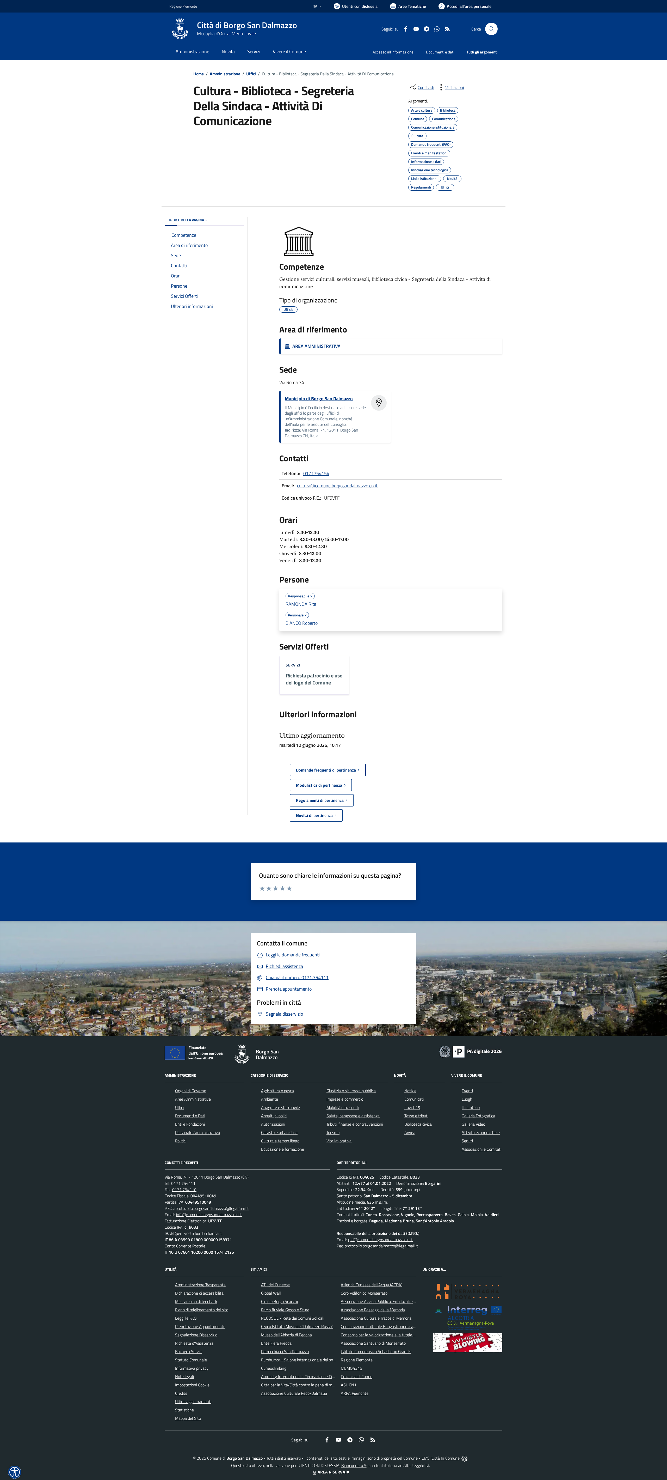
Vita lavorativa (338, 1141)
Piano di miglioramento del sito (201, 1310)
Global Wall (271, 1293)
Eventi (467, 1091)
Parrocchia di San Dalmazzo (285, 1351)
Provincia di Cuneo (356, 1376)
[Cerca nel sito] (491, 29)
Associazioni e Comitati (481, 1149)
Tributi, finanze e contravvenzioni (354, 1124)
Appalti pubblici (274, 1116)
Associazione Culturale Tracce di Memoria (376, 1318)
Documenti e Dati (190, 1116)
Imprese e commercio (344, 1099)
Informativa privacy (191, 1368)
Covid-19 (412, 1107)
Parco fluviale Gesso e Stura (285, 1310)
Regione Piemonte (183, 6)
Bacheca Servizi (188, 1351)
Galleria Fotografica (478, 1116)
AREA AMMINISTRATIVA (315, 346)
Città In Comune (445, 1458)
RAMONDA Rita (301, 604)
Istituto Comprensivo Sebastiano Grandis (376, 1351)
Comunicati (414, 1099)
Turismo (332, 1132)
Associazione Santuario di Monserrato (373, 1343)
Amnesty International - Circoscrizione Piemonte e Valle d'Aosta (316, 1376)
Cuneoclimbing (273, 1368)
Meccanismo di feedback (196, 1301)
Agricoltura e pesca (277, 1091)
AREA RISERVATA (333, 1472)
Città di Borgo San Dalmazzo (247, 25)
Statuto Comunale (191, 1360)
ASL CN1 (348, 1385)
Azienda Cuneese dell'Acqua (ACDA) (371, 1285)
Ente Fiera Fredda (276, 1343)
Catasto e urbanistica (279, 1132)
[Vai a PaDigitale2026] (470, 1051)
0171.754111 (183, 1183)
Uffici (251, 74)
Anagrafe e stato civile (280, 1107)
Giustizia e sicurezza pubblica (351, 1091)
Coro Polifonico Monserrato (364, 1293)
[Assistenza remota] (464, 1458)
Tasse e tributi (416, 1116)
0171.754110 (184, 1189)
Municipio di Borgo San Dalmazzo (319, 398)
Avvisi (409, 1132)
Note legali (184, 1376)
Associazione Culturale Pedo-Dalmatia (294, 1393)
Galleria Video (473, 1124)
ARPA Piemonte (354, 1393)
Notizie (410, 1091)
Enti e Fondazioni (190, 1124)
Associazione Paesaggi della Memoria (373, 1310)
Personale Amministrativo (197, 1132)
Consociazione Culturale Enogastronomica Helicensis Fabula (392, 1326)
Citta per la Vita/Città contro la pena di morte (300, 1385)
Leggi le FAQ (186, 1318)
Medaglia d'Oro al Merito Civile (226, 33)
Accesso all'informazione (393, 52)
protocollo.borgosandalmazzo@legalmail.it (212, 1208)
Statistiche (184, 1410)
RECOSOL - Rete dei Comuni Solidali (292, 1318)
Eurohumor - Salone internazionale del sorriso (300, 1360)
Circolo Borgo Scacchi (279, 1301)
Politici (180, 1141)
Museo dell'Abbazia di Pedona (286, 1335)
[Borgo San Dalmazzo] (180, 29)
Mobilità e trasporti (342, 1107)
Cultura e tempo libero (280, 1141)
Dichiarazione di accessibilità (199, 1293)
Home (198, 74)
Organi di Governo (190, 1091)
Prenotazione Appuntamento (200, 1326)
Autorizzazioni (273, 1124)
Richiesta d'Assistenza (194, 1343)
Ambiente (269, 1099)
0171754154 (316, 473)
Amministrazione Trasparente (200, 1285)
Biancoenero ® (354, 1465)
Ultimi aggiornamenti (193, 1401)
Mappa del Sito (188, 1418)
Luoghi (467, 1099)
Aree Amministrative (193, 1099)
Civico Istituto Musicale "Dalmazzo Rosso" (297, 1326)
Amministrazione (225, 74)
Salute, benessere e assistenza (353, 1116)
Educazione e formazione (282, 1149)
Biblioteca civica (418, 1124)
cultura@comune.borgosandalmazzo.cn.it (337, 485)
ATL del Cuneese (275, 1285)
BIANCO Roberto (302, 623)
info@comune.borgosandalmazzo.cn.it (209, 1214)
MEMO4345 (351, 1368)
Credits (181, 1393)
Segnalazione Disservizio (196, 1335)
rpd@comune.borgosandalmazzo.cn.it (380, 1239)
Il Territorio (471, 1107)
